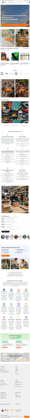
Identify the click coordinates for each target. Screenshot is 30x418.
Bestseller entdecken (5, 255)
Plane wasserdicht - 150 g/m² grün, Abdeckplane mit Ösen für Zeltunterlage (15, 63)
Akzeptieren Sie (27, 416)
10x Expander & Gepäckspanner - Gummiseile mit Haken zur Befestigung (24, 63)
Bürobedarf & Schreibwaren (18, 384)
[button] (29, 63)
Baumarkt (16, 239)
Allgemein (2, 380)
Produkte (16, 380)
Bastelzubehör (11, 239)
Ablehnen (22, 416)
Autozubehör (3, 239)
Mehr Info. (9, 417)
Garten (24, 239)
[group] (8, 38)
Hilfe (24, 0)
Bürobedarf (20, 239)
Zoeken (21, 2)
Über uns (16, 366)
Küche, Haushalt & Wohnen (18, 386)
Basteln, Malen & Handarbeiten (18, 382)
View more (5, 347)
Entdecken (4, 107)
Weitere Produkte (3, 392)
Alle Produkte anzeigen (26, 48)
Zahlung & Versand (3, 381)
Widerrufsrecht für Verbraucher (4, 384)
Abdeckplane (7, 239)
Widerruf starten (17, 411)
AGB (1, 382)
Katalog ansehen (1, 2)
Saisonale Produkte (18, 392)
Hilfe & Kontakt (3, 366)
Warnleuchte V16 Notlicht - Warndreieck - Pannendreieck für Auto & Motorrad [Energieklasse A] (5, 64)
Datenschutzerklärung (3, 383)
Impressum (2, 385)
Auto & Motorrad (17, 381)
